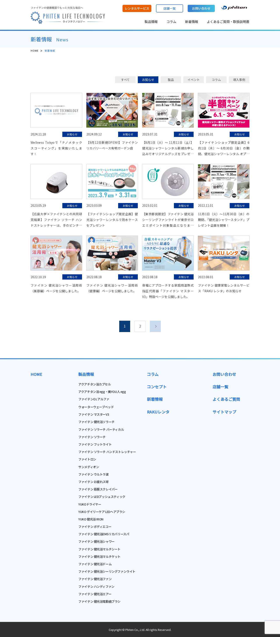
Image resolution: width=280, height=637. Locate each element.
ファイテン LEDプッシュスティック (101, 496)
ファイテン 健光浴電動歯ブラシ (99, 601)
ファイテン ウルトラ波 (93, 474)
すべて (125, 79)
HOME (34, 50)
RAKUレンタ (158, 412)
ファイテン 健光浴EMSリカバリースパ (103, 534)
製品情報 (151, 21)
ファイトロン (87, 459)
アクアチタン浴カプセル (94, 384)
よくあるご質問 (226, 399)
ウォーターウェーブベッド (96, 407)
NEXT (155, 326)
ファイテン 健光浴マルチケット (99, 556)
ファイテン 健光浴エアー (94, 594)
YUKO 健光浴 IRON (90, 519)
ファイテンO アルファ (93, 399)
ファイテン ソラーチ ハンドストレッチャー (107, 452)
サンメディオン (88, 467)
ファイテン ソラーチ (92, 437)
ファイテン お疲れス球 (93, 482)
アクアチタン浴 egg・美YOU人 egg (102, 391)
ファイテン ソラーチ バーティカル (101, 429)
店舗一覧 (220, 386)
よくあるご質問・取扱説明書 (228, 21)
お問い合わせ (224, 374)
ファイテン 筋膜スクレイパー (97, 489)
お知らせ (148, 79)
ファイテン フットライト (95, 444)
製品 (171, 79)
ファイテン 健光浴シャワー (96, 541)
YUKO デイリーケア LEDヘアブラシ (101, 511)
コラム (171, 21)
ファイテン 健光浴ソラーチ (96, 422)
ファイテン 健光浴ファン (95, 579)
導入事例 (239, 79)
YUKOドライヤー (89, 504)
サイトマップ (224, 412)
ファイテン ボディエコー (94, 526)
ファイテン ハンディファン (96, 586)
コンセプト (157, 386)
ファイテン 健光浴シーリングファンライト (106, 571)
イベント (193, 79)
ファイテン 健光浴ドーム (95, 564)
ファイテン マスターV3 (93, 414)
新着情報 (191, 21)
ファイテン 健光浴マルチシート (99, 549)
